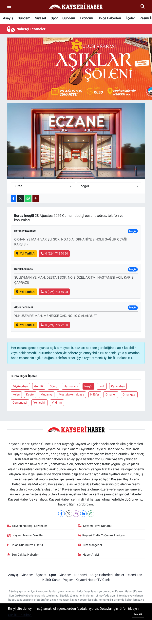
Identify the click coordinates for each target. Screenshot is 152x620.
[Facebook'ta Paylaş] (13, 198)
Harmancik (71, 386)
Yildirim (57, 402)
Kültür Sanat (51, 580)
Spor (54, 18)
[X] (69, 513)
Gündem (24, 18)
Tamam (138, 614)
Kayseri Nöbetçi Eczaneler (29, 526)
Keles (16, 394)
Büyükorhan (20, 386)
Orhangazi (129, 394)
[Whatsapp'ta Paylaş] (28, 198)
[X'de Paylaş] (20, 198)
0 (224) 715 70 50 (56, 253)
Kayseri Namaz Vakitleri (28, 535)
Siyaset (40, 18)
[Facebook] (61, 513)
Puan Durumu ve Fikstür (27, 545)
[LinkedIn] (83, 513)
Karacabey (118, 386)
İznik (102, 386)
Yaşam (68, 580)
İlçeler (130, 18)
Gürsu (53, 386)
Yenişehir (39, 402)
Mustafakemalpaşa (71, 394)
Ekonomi (86, 18)
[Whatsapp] (90, 513)
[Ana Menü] (9, 6)
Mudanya (46, 394)
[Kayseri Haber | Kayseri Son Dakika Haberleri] (76, 6)
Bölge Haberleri (109, 18)
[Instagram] (76, 513)
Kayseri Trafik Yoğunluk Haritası (103, 535)
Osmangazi (19, 402)
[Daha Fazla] (35, 198)
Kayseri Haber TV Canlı (93, 580)
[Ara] (143, 6)
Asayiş (8, 18)
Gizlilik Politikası (20, 615)
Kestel (30, 394)
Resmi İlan (134, 575)
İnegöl (88, 386)
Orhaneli (110, 394)
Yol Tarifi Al (27, 253)
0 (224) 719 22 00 (56, 325)
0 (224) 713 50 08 (56, 292)
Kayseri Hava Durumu (97, 526)
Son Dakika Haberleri (25, 554)
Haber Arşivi (91, 554)
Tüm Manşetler (92, 545)
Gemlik (39, 386)
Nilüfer (94, 394)
